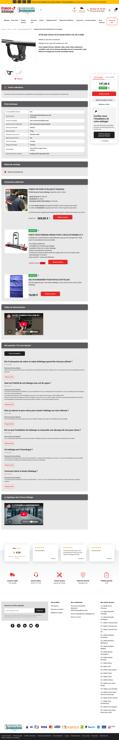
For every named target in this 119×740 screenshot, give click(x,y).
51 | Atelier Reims (106, 663)
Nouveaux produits (57, 609)
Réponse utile (9, 377)
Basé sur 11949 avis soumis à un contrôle (17, 557)
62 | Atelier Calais (106, 673)
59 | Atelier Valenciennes (109, 670)
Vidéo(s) (20, 79)
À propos (67, 735)
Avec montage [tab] (110, 77)
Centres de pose (59, 581)
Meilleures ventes (56, 613)
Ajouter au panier (63, 217)
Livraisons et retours (6, 735)
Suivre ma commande (82, 11)
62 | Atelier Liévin (106, 676)
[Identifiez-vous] (109, 10)
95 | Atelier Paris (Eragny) (109, 707)
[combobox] (54, 10)
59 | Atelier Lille (106, 666)
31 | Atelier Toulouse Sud (109, 626)
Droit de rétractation (58, 735)
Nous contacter (86, 735)
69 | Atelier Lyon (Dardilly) (109, 689)
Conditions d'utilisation (30, 735)
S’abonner (40, 610)
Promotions (55, 606)
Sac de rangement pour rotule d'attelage (49, 280)
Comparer (105, 141)
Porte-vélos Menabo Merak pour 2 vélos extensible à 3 (56, 235)
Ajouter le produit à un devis (104, 100)
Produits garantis (106, 581)
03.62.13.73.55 (76, 617)
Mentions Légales (17, 735)
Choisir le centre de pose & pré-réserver (104, 135)
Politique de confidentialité (44, 735)
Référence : (102, 104)
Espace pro (75, 11)
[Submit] (40, 10)
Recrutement (95, 735)
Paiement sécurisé (83, 581)
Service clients (36, 581)
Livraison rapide (12, 581)
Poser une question (14, 353)
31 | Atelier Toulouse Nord (109, 623)
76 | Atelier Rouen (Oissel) (109, 698)
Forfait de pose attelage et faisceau (46, 189)
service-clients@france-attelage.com (82, 614)
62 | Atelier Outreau (107, 680)
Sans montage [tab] (98, 77)
